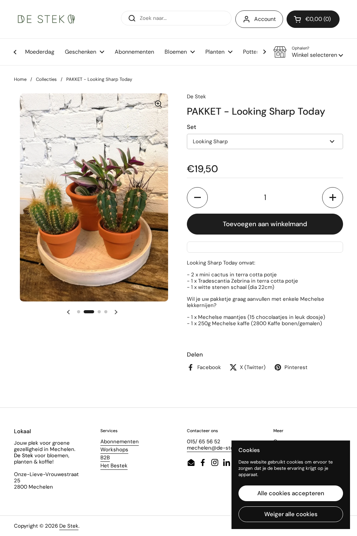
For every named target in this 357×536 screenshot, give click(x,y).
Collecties (46, 79)
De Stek (68, 525)
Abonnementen (119, 441)
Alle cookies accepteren (290, 493)
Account (265, 19)
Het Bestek (114, 465)
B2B (105, 457)
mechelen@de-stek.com (217, 447)
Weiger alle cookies (291, 514)
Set (191, 126)
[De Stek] (46, 19)
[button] (308, 52)
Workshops (114, 449)
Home (20, 79)
